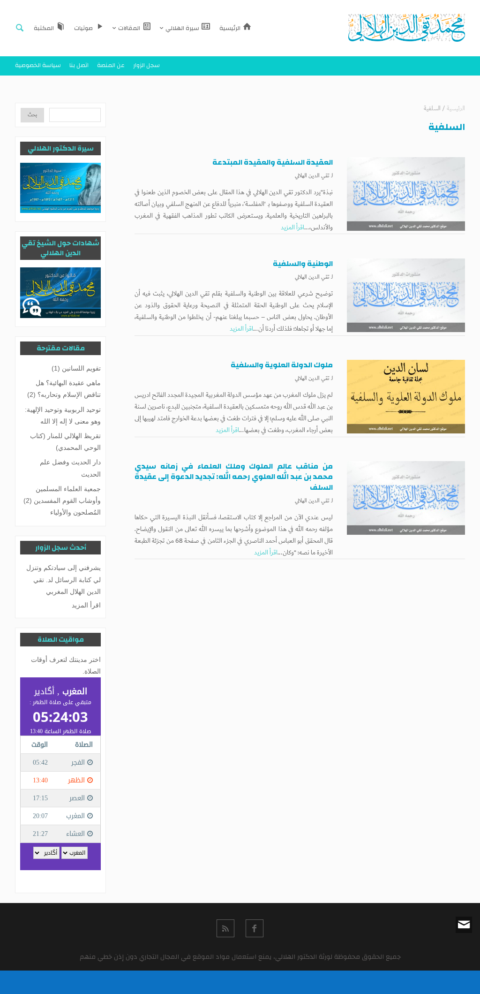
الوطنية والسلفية (303, 264)
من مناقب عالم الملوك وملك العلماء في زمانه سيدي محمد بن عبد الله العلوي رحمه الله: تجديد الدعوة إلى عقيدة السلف (234, 476)
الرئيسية (456, 109)
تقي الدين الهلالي (312, 175)
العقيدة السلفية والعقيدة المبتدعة (272, 162)
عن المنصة (111, 65)
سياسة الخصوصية (38, 65)
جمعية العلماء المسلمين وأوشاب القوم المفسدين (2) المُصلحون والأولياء (62, 500)
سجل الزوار (146, 65)
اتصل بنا (79, 65)
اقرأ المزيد (292, 227)
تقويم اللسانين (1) (76, 368)
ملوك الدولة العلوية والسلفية (282, 365)
